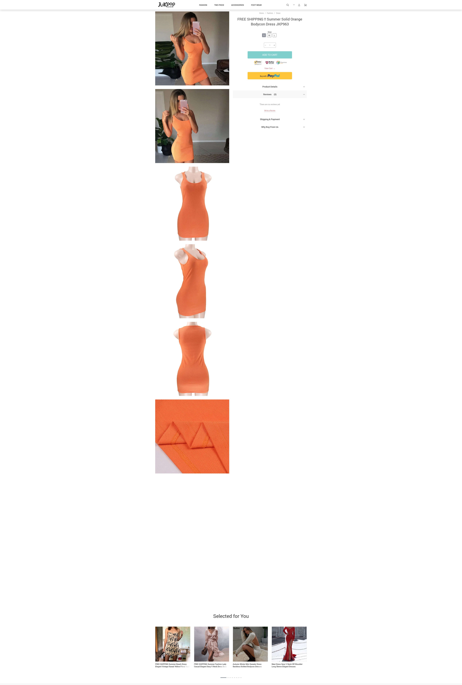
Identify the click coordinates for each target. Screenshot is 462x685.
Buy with (263, 76)
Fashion (203, 5)
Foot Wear (256, 5)
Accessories (237, 5)
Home (261, 13)
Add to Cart (269, 54)
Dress (278, 13)
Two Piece (219, 5)
